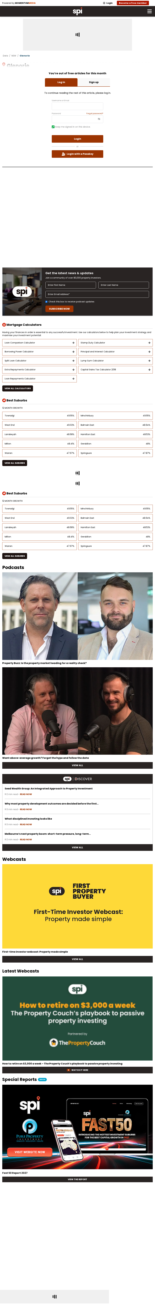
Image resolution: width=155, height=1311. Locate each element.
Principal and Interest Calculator (98, 351)
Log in (61, 82)
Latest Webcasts (20, 971)
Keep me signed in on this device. (73, 126)
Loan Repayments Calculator (20, 378)
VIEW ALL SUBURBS (15, 463)
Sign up (94, 82)
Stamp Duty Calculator (93, 342)
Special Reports (23, 1079)
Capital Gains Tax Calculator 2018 (98, 369)
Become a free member (133, 3)
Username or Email (60, 100)
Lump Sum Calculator (92, 360)
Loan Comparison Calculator (20, 342)
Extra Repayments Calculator (20, 369)
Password (56, 113)
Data (5, 55)
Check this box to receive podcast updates (71, 301)
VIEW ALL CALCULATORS (18, 388)
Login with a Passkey (80, 154)
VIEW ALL (77, 765)
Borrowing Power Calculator (19, 351)
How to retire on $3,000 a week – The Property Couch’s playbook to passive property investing (62, 1063)
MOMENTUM (25, 3)
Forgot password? (94, 113)
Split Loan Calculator (15, 360)
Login (109, 3)
